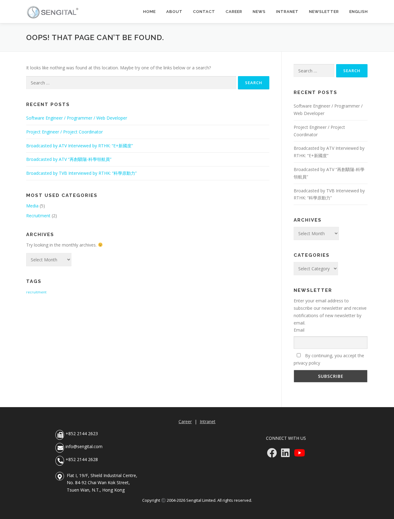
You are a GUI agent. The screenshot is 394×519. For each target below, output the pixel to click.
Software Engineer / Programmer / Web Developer (76, 118)
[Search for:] (131, 82)
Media (32, 206)
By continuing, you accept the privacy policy (329, 359)
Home (149, 11)
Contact (204, 11)
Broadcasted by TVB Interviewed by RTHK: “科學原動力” (81, 173)
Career (234, 11)
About (174, 11)
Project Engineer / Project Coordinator (64, 132)
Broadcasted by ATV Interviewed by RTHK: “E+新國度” (79, 146)
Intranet (287, 11)
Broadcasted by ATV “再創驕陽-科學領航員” (68, 159)
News (259, 11)
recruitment (36, 292)
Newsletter (324, 11)
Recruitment (38, 216)
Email (299, 330)
